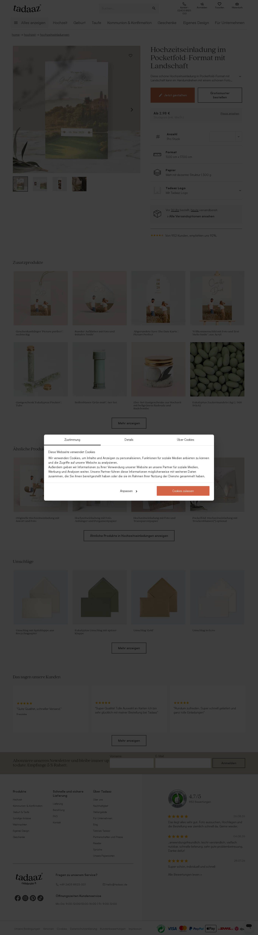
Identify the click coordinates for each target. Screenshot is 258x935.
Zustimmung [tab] (72, 439)
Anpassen (126, 491)
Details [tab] (129, 439)
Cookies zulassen (183, 491)
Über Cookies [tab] (185, 439)
